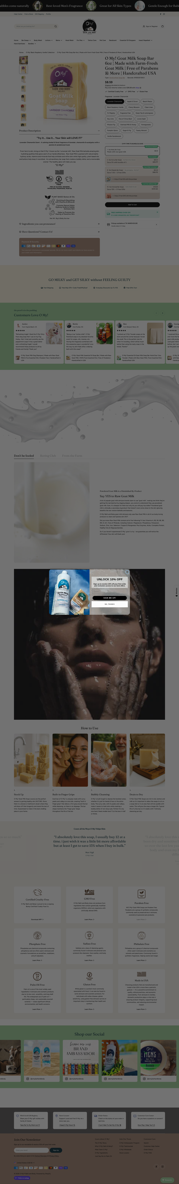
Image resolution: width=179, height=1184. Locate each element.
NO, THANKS (110, 604)
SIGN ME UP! (109, 598)
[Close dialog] (127, 571)
